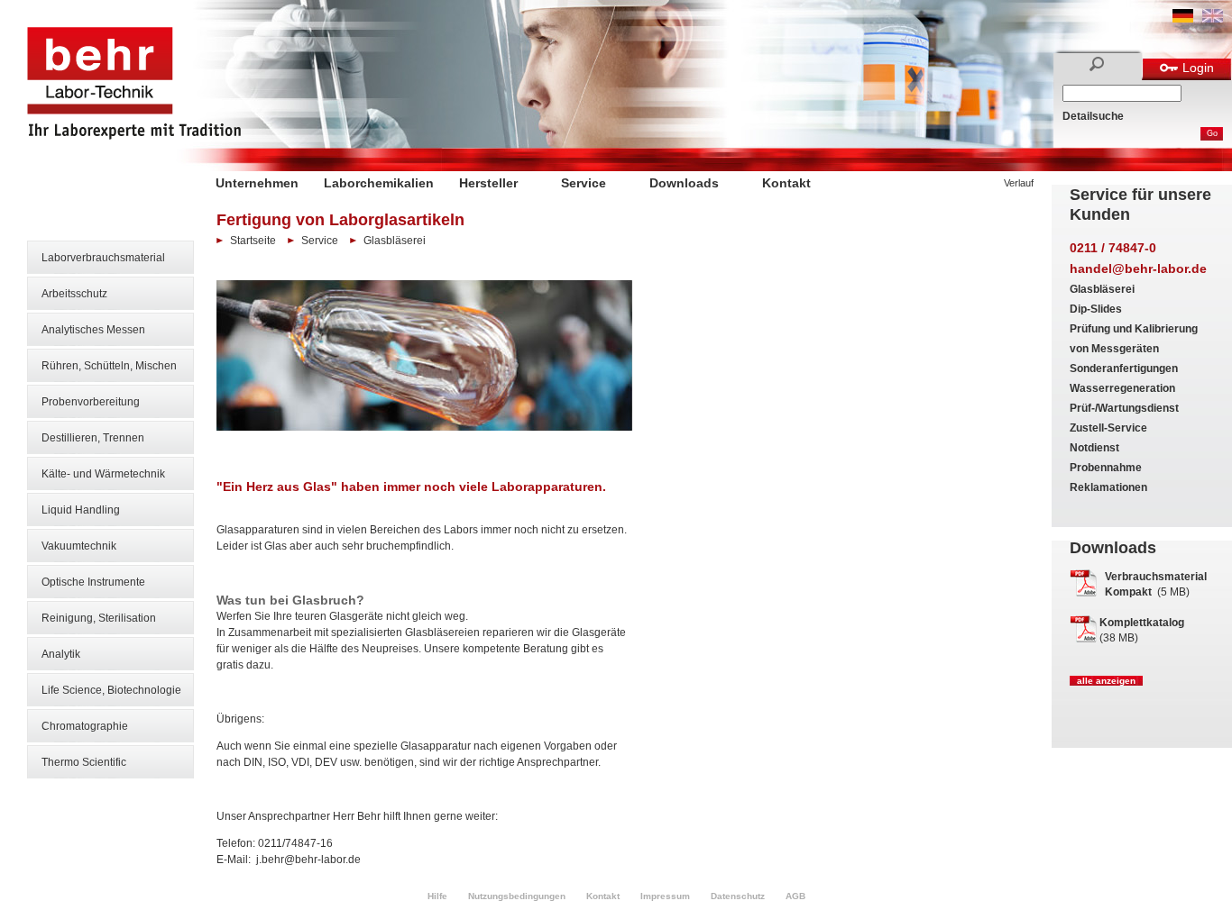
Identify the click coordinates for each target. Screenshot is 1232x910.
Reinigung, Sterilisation (98, 618)
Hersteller (488, 183)
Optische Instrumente (93, 582)
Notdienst (1094, 447)
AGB (795, 896)
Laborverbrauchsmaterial (103, 257)
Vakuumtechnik (78, 546)
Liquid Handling (80, 510)
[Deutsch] (1182, 19)
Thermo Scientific (83, 762)
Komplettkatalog (1141, 622)
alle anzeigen (1106, 681)
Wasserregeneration (1122, 388)
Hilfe (437, 896)
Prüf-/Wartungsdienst (1124, 408)
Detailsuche (1093, 116)
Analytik (60, 654)
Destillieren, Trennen (92, 438)
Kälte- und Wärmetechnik (103, 474)
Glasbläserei (1102, 289)
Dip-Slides (1096, 309)
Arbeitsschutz (74, 293)
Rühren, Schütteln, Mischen (109, 365)
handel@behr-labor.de (1138, 268)
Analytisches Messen (93, 329)
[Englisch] (1212, 19)
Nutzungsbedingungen (516, 896)
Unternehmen (257, 183)
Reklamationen (1108, 487)
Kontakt (786, 183)
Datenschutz (738, 896)
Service (583, 183)
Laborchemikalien (379, 183)
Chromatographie (84, 726)
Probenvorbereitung (90, 402)
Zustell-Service (1108, 428)
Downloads (684, 183)
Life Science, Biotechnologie (111, 690)
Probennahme (1106, 467)
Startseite (253, 240)
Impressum (665, 896)
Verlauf (1019, 182)
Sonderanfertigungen (1124, 368)
